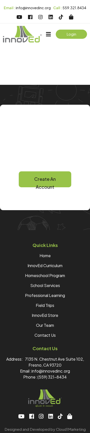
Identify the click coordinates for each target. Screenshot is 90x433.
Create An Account (45, 181)
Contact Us (45, 335)
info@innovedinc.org (27, 7)
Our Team (45, 325)
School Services (45, 285)
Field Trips (45, 305)
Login (71, 34)
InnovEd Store (45, 315)
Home (45, 255)
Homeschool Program (45, 275)
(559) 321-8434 (52, 377)
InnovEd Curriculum (45, 265)
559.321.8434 (69, 7)
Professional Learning (45, 295)
